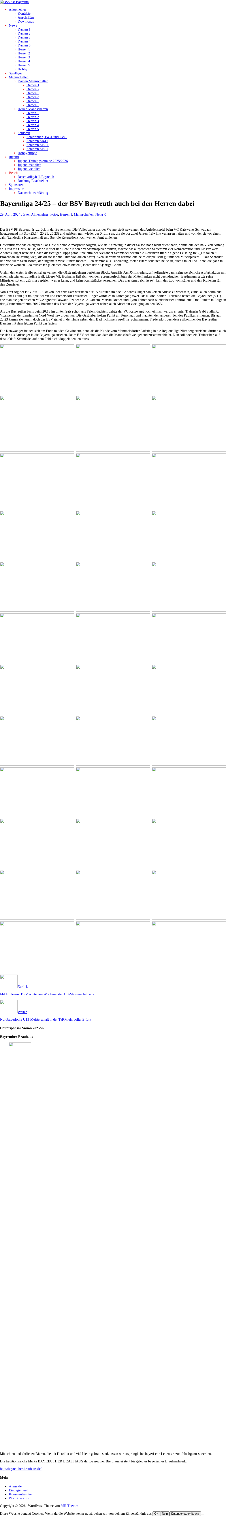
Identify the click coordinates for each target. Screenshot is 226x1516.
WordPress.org (19, 1498)
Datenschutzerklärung (33, 193)
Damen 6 (32, 105)
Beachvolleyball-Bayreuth (36, 177)
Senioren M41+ (37, 141)
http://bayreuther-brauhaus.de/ (20, 1469)
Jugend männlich (29, 165)
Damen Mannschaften (33, 81)
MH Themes (69, 1506)
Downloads (26, 21)
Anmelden (16, 1486)
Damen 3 (24, 37)
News (13, 25)
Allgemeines (17, 9)
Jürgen (25, 214)
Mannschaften (18, 77)
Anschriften (26, 17)
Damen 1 (24, 29)
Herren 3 (24, 57)
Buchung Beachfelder (33, 181)
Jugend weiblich (29, 169)
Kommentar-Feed (21, 1494)
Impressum (16, 189)
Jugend (14, 157)
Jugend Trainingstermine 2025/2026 (43, 161)
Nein (165, 1513)
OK (156, 1513)
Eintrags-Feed (18, 1490)
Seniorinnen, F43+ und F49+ (46, 137)
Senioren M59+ (37, 149)
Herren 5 (24, 65)
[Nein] (202, 1514)
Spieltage (15, 73)
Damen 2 (24, 33)
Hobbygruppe (27, 153)
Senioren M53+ (37, 145)
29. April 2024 (10, 214)
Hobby (22, 69)
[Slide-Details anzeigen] (44, 1446)
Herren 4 (24, 61)
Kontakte (24, 13)
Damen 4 (24, 41)
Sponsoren (16, 185)
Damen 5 (24, 45)
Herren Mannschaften (33, 109)
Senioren (24, 133)
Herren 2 (24, 53)
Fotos (54, 214)
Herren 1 (24, 49)
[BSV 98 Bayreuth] (14, 2)
